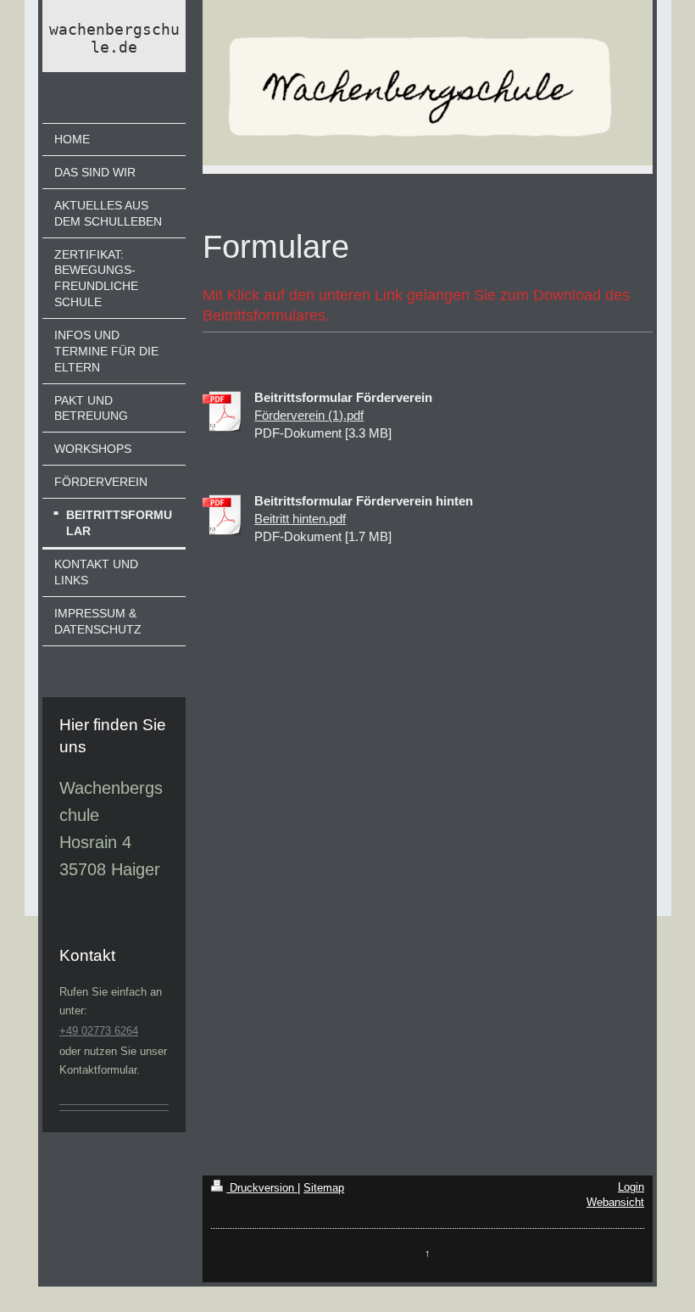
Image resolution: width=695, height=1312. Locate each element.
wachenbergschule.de (114, 38)
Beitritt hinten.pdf (300, 518)
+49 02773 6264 (98, 1030)
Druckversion (261, 1187)
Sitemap (323, 1187)
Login (631, 1187)
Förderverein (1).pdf (309, 415)
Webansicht (615, 1202)
